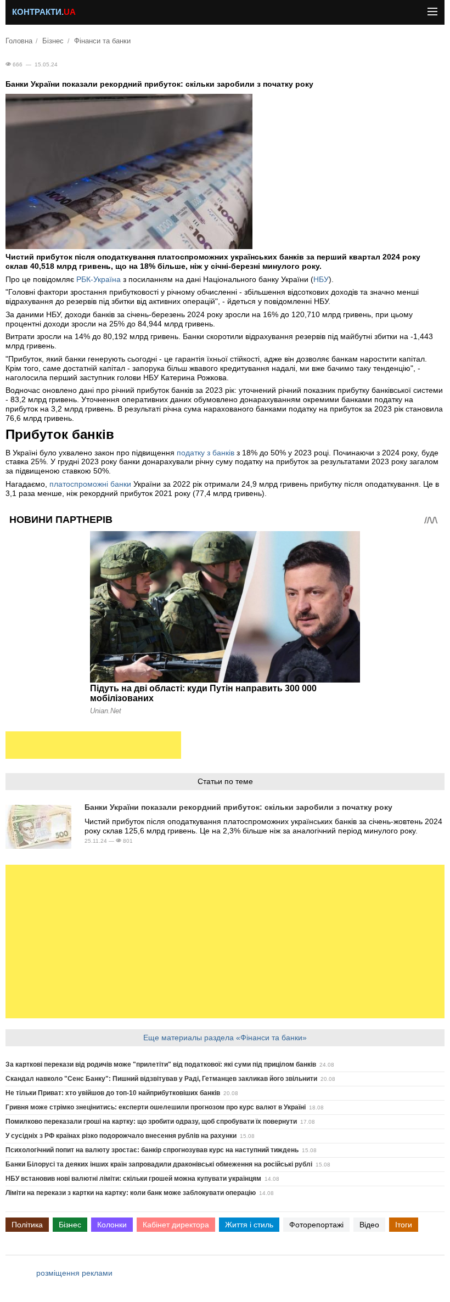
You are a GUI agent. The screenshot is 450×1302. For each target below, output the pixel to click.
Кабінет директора (176, 1224)
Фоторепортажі (316, 1224)
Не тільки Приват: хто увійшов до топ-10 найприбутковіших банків (112, 1093)
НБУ (321, 279)
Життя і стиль (249, 1224)
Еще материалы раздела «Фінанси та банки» (225, 1037)
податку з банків (205, 452)
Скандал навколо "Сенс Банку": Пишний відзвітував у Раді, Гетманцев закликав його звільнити (161, 1079)
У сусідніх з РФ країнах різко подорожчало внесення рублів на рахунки (121, 1136)
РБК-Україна (98, 279)
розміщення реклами (74, 1273)
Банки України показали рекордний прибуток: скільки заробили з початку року (238, 807)
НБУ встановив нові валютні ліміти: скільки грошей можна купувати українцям (133, 1178)
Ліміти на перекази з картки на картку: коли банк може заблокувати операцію (130, 1193)
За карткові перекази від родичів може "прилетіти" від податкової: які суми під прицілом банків (160, 1064)
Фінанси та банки (102, 41)
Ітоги (403, 1224)
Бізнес (53, 41)
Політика (27, 1224)
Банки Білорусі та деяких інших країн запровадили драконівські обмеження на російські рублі (158, 1164)
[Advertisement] (93, 745)
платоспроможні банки (90, 484)
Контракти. (44, 12)
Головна (18, 41)
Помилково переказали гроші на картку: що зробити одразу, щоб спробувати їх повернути (151, 1121)
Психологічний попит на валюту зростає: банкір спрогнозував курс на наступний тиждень (152, 1150)
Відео (369, 1224)
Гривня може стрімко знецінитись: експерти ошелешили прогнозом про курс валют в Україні (155, 1107)
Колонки (112, 1224)
